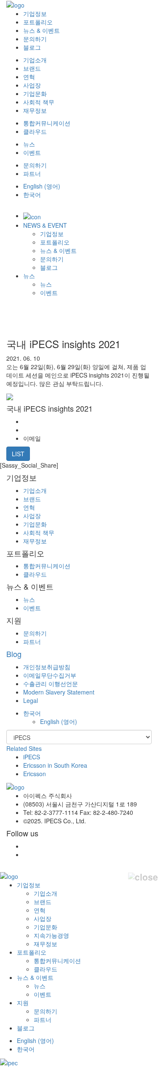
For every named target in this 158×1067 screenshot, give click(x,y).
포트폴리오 (38, 22)
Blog (13, 653)
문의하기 (35, 39)
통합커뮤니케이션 (46, 123)
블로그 (32, 47)
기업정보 (35, 13)
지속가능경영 (51, 935)
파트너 (32, 173)
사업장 (32, 85)
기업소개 (35, 60)
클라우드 (35, 131)
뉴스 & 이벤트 (41, 30)
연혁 (29, 76)
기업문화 (35, 93)
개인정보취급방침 (46, 667)
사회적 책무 (38, 102)
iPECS (31, 757)
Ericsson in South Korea (55, 765)
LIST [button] (18, 454)
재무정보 (35, 110)
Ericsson (34, 773)
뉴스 (29, 144)
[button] (32, 713)
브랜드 (32, 68)
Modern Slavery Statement (58, 692)
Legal (30, 700)
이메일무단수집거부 (49, 675)
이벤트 (32, 152)
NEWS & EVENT (45, 225)
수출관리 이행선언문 (50, 683)
